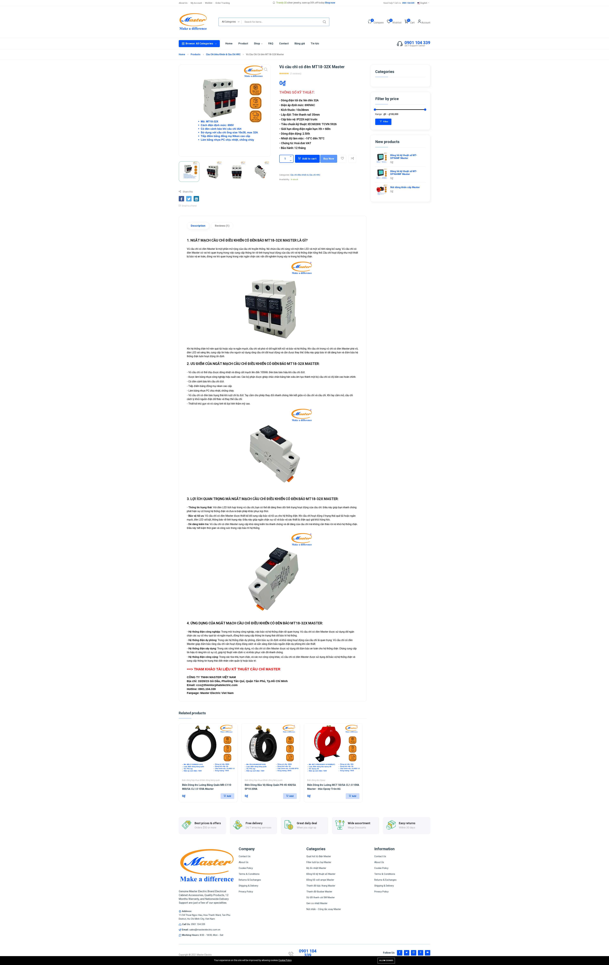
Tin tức (315, 43)
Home (228, 43)
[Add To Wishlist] (342, 159)
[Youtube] (427, 952)
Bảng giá (300, 43)
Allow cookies (386, 960)
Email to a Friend (188, 206)
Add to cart (309, 158)
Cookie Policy (285, 960)
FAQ (270, 43)
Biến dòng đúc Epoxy (316, 780)
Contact (284, 43)
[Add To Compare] (352, 159)
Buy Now (328, 158)
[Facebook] (399, 952)
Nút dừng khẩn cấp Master (405, 187)
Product (243, 43)
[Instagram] (413, 952)
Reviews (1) (222, 225)
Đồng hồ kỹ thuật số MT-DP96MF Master (403, 157)
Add (229, 796)
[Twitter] (406, 952)
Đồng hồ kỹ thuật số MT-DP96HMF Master (403, 173)
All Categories (199, 43)
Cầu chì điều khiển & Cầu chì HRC (223, 54)
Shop (257, 43)
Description (198, 225)
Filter (385, 122)
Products (196, 54)
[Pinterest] (420, 952)
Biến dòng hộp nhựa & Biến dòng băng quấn (201, 780)
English (424, 3)
